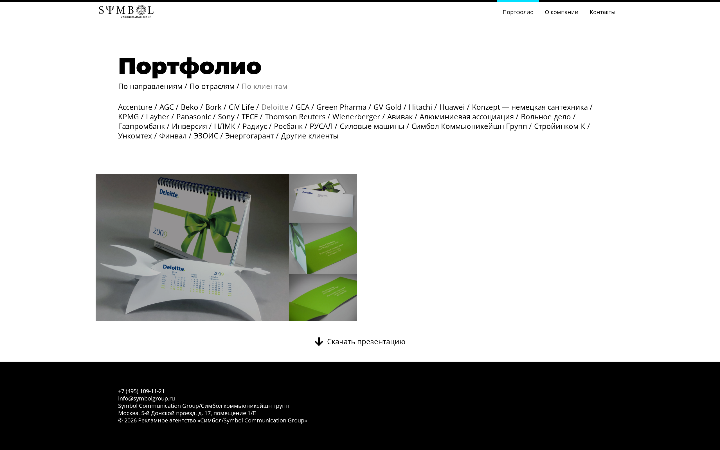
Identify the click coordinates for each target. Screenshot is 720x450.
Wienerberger (356, 116)
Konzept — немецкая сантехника (530, 107)
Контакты (602, 12)
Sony (226, 116)
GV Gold (388, 107)
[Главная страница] (126, 12)
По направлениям (150, 86)
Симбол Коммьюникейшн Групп (469, 126)
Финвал (173, 136)
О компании (562, 12)
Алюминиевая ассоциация (467, 116)
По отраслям (212, 86)
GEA (302, 107)
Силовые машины (372, 126)
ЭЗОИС (206, 136)
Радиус (254, 126)
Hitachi (420, 107)
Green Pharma (341, 107)
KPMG (128, 116)
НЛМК (224, 126)
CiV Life (241, 107)
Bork (213, 107)
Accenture (135, 107)
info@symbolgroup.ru (146, 398)
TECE (250, 116)
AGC (166, 107)
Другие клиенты (310, 136)
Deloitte (275, 107)
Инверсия (189, 126)
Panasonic (193, 116)
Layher (157, 116)
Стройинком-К (559, 126)
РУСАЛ (321, 126)
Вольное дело (546, 116)
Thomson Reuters (295, 116)
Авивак (400, 116)
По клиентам (264, 86)
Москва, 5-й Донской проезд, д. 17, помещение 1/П (187, 413)
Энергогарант (249, 136)
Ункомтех (135, 136)
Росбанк (288, 126)
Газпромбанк (141, 126)
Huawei (452, 107)
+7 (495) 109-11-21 (141, 391)
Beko (189, 107)
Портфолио (518, 12)
